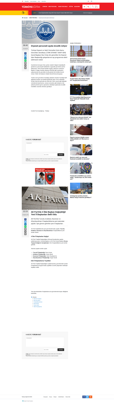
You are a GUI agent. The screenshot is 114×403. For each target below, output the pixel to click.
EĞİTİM (71, 6)
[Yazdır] (25, 65)
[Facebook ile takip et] (84, 397)
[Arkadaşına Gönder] (25, 63)
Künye (50, 396)
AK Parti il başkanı (37, 298)
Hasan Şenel (36, 305)
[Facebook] (25, 53)
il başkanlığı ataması (38, 302)
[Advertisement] (49, 99)
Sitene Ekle (44, 1)
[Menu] (84, 6)
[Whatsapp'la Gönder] (25, 61)
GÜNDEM (44, 6)
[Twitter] (25, 56)
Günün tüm (87, 12)
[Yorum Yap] (25, 68)
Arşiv (39, 1)
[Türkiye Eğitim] (31, 6)
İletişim (55, 396)
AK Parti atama (37, 300)
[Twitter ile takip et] (87, 397)
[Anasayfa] (22, 1)
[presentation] (26, 13)
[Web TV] (88, 1)
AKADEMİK (77, 6)
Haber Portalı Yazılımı (28, 401)
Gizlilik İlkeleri (61, 396)
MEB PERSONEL (52, 6)
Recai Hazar (36, 303)
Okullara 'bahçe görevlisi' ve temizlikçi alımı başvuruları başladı (53, 12)
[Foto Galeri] (91, 1)
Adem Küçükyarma (38, 306)
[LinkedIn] (25, 58)
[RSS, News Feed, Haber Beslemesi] (90, 397)
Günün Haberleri (33, 1)
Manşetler (27, 1)
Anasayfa (46, 396)
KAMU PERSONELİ (63, 6)
